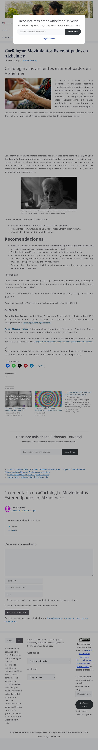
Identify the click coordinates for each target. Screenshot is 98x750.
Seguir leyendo (49, 38)
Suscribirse (73, 31)
